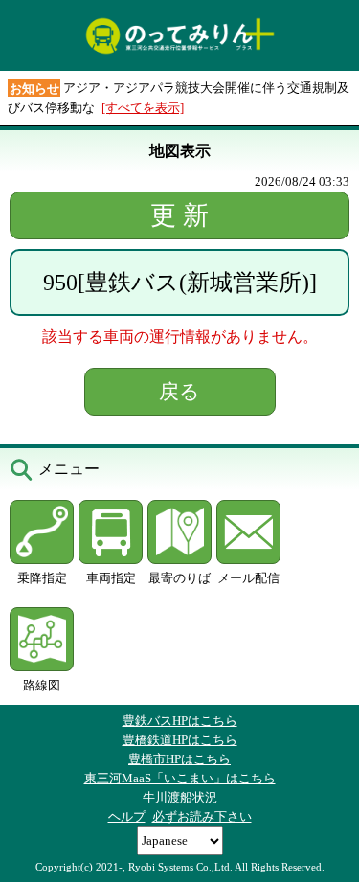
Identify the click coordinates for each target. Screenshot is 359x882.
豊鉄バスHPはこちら (180, 720)
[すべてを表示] (142, 108)
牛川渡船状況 (180, 797)
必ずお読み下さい (202, 816)
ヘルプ (127, 816)
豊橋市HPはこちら (179, 759)
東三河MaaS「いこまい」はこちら (180, 778)
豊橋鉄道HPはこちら (180, 740)
